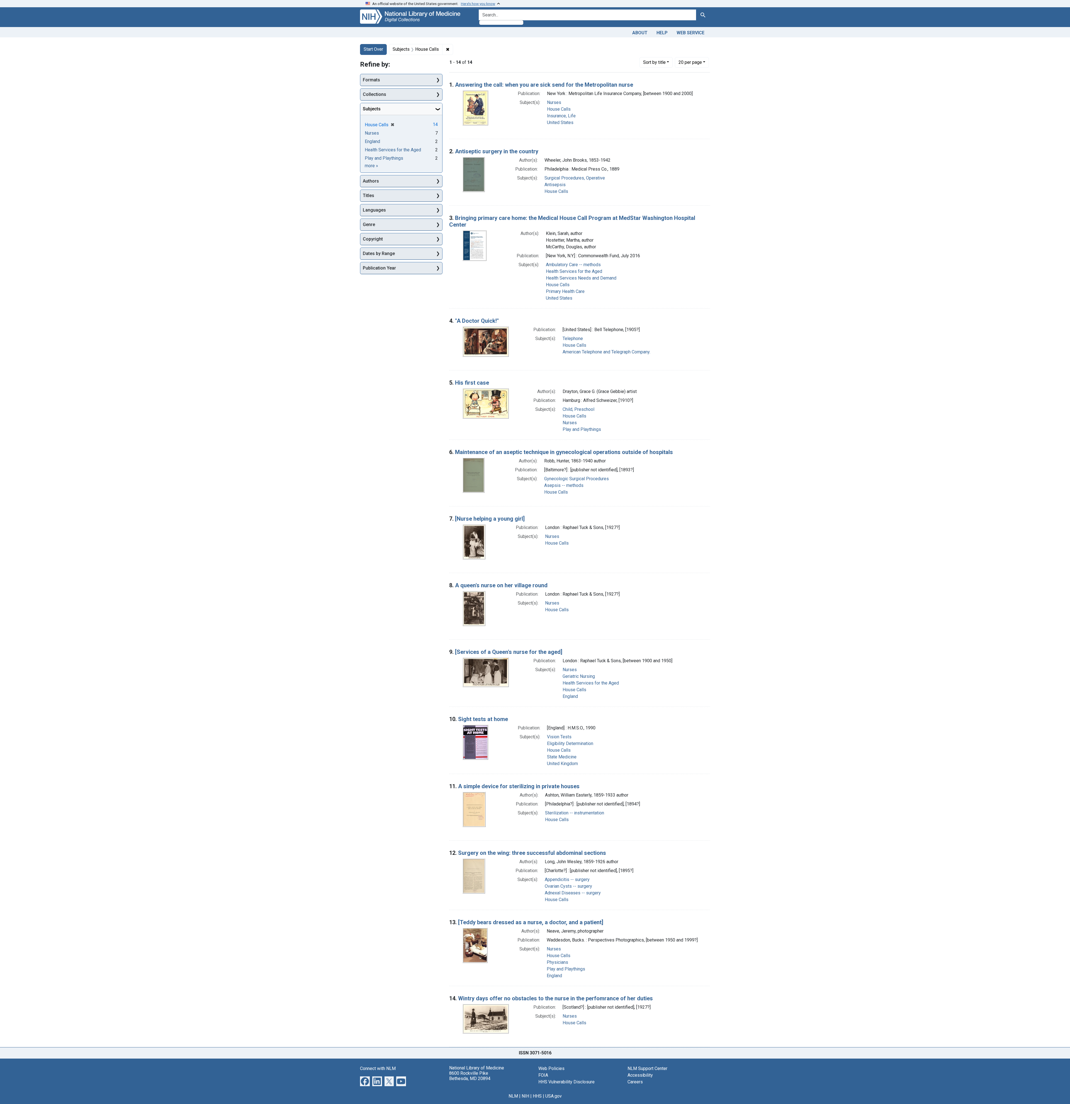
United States (560, 122)
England (570, 696)
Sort (654, 62)
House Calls (559, 109)
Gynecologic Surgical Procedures (576, 478)
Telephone (573, 338)
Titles (368, 195)
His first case (472, 382)
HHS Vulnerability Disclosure (566, 1081)
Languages (374, 210)
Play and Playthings (582, 429)
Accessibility (640, 1075)
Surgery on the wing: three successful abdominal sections (532, 853)
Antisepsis (555, 184)
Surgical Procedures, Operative (574, 178)
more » (371, 165)
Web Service (690, 32)
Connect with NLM (378, 1068)
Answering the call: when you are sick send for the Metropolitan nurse (544, 84)
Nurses (554, 102)
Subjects (372, 108)
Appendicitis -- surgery (567, 879)
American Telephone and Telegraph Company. (606, 352)
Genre (369, 224)
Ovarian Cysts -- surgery (568, 886)
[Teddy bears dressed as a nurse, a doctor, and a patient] (530, 922)
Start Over (373, 49)
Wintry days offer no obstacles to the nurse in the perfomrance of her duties (555, 998)
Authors (371, 181)
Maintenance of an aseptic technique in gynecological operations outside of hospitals (564, 452)
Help (662, 32)
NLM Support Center (647, 1068)
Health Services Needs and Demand (581, 278)
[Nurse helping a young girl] (490, 518)
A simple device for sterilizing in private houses (519, 786)
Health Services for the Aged (574, 271)
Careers (635, 1081)
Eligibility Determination (570, 743)
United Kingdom (562, 763)
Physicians (557, 962)
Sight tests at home (483, 719)
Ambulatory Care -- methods (573, 264)
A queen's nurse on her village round (501, 585)
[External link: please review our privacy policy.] (365, 1080)
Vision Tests (559, 736)
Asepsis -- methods (563, 485)
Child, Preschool (578, 409)
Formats (371, 80)
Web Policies (551, 1068)
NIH (525, 1096)
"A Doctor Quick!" (477, 320)
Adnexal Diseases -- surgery (573, 893)
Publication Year (379, 268)
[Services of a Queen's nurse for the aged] (508, 652)
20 (690, 62)
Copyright (373, 239)
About (640, 32)
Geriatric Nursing (579, 676)
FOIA (543, 1075)
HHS (537, 1096)
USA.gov (553, 1096)
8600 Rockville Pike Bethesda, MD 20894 (469, 1076)
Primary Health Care (565, 291)
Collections (374, 94)
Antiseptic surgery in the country (496, 151)
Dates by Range (379, 253)
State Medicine (562, 757)
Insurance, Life (561, 115)
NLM (513, 1096)
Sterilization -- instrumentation (574, 813)
